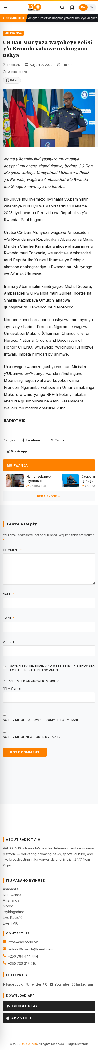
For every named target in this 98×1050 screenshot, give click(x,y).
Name (8, 594)
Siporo (8, 906)
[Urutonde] (6, 7)
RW (83, 7)
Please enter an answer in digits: (31, 681)
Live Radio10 (13, 918)
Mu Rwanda (12, 895)
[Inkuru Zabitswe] (72, 7)
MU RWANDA (13, 33)
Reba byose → (49, 496)
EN (91, 7)
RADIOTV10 (29, 1044)
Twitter (60, 440)
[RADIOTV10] (34, 7)
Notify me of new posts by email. (31, 737)
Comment (12, 550)
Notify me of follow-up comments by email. (41, 720)
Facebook (33, 440)
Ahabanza (11, 889)
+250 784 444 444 (23, 956)
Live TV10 (10, 923)
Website (9, 642)
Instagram (84, 984)
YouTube (61, 984)
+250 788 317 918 (22, 963)
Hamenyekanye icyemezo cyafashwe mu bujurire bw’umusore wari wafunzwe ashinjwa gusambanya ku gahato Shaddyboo (38, 479)
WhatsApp (19, 451)
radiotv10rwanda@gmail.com (30, 949)
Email (9, 618)
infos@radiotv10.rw (23, 942)
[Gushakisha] (62, 7)
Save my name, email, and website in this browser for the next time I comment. (52, 668)
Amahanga (11, 900)
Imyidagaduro (13, 912)
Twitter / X (38, 984)
